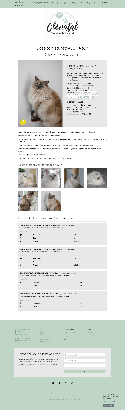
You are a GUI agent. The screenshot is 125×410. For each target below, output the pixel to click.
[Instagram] (65, 383)
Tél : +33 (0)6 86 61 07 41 (103, 2)
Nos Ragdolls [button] (59, 2)
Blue (65, 335)
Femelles (42, 335)
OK (85, 371)
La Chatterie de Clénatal (22, 4)
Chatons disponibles (45, 339)
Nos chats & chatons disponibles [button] (76, 2)
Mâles (41, 332)
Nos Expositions (89, 2)
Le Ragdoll (54, 2)
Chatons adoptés (44, 341)
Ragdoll (90, 332)
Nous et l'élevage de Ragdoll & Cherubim (41, 2)
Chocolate (66, 337)
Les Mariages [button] (66, 2)
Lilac (65, 339)
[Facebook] (59, 383)
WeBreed (84, 399)
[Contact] (53, 383)
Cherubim (91, 335)
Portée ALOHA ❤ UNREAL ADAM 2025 (80, 95)
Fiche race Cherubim (62, 397)
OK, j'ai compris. (110, 401)
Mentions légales (43, 399)
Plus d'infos (108, 405)
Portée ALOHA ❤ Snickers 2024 (87, 92)
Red (65, 341)
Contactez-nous (21, 335)
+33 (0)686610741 (22, 333)
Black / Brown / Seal (69, 332)
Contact (95, 2)
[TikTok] (71, 383)
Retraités (42, 337)
